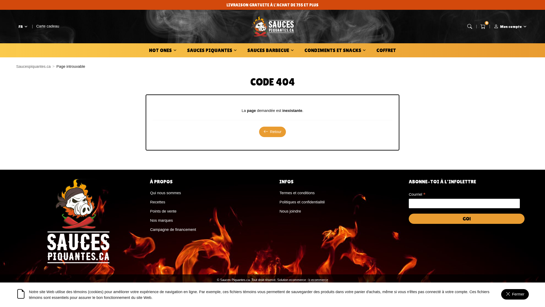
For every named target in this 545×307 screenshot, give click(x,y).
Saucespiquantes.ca (33, 66)
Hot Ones (160, 50)
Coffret (386, 50)
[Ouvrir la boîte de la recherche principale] (470, 26)
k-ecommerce (318, 280)
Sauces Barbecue (268, 50)
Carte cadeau (47, 26)
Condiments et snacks (332, 50)
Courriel (417, 195)
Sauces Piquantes (209, 50)
